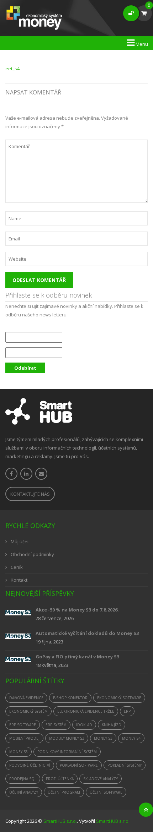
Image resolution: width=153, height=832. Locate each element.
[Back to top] (146, 810)
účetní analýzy (23, 792)
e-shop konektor (70, 697)
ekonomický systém (28, 711)
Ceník (17, 567)
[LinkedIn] (26, 474)
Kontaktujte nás (30, 494)
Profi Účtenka (60, 778)
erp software (22, 724)
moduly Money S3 (66, 738)
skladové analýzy (100, 778)
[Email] (41, 474)
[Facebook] (11, 474)
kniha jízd (111, 724)
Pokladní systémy (124, 765)
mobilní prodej (24, 738)
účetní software (106, 792)
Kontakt (19, 580)
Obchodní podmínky (32, 554)
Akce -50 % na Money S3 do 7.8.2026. (77, 610)
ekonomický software (119, 697)
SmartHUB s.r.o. (60, 821)
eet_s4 (12, 68)
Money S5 (18, 751)
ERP (127, 711)
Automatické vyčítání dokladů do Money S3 (87, 633)
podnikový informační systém (67, 751)
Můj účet (20, 541)
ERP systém (56, 724)
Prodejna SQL (22, 778)
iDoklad (84, 724)
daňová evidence (26, 697)
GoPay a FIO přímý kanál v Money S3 (77, 656)
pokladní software (79, 765)
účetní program (64, 792)
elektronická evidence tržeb (85, 711)
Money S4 (131, 738)
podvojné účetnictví (29, 765)
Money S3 (103, 738)
